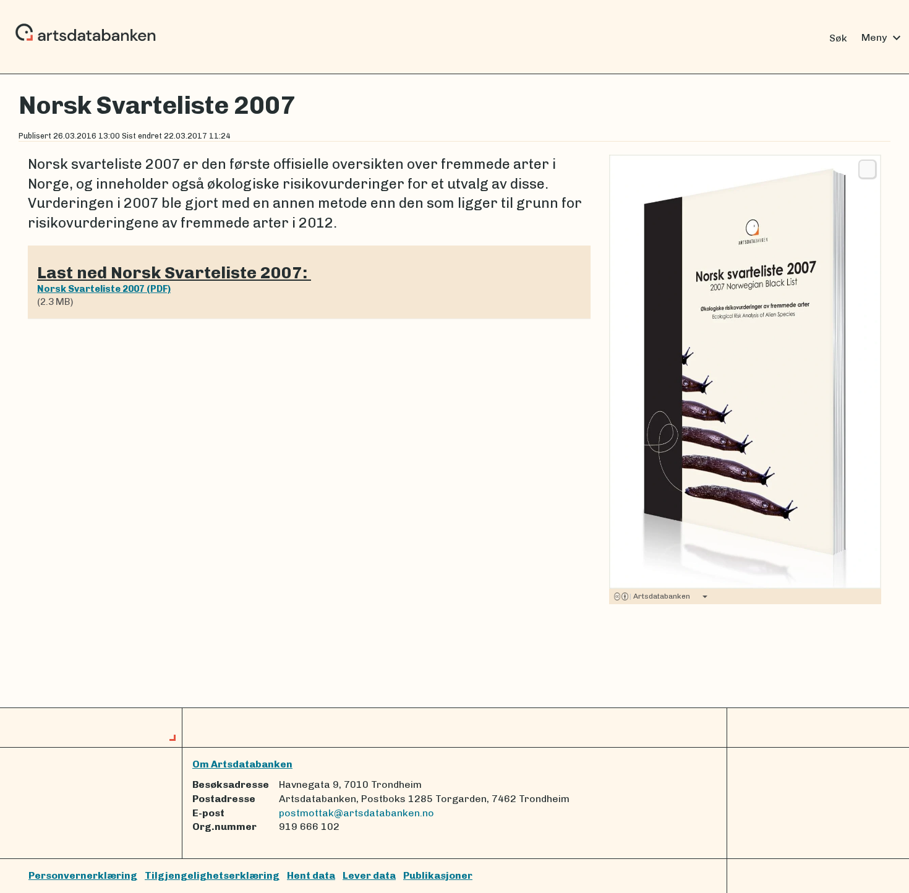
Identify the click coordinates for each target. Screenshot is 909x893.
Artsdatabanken (659, 596)
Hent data (311, 875)
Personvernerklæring (82, 875)
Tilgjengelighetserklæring (212, 875)
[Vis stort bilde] (867, 169)
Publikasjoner (437, 875)
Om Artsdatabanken (242, 764)
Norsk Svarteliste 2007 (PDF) (104, 288)
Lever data (369, 875)
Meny (882, 37)
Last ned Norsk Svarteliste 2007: (174, 273)
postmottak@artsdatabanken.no (356, 813)
